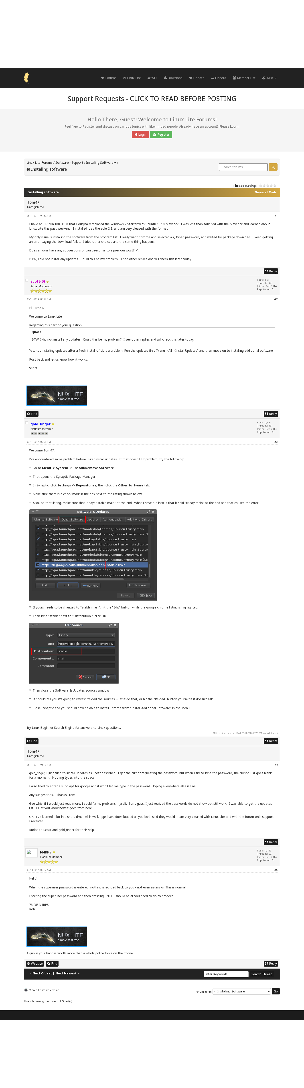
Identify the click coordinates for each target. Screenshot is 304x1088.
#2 (276, 299)
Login (141, 134)
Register (162, 134)
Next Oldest (42, 973)
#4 (276, 764)
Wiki (153, 78)
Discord (220, 78)
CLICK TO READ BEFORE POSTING (183, 98)
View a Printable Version (44, 990)
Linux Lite (133, 78)
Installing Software (99, 162)
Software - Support (69, 162)
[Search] (273, 167)
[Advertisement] (152, 34)
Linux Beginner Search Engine (53, 727)
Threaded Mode (265, 192)
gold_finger (270, 733)
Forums (110, 78)
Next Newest (66, 973)
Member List (245, 78)
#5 (276, 870)
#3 (276, 441)
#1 (276, 215)
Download (174, 78)
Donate (198, 78)
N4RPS (45, 852)
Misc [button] (270, 78)
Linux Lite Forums (39, 162)
